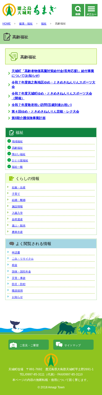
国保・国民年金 (21, 271)
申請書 (16, 252)
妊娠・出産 (19, 187)
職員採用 (17, 290)
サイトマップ (72, 345)
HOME (6, 23)
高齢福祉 (17, 147)
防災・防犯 (19, 284)
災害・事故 (19, 277)
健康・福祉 (26, 23)
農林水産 (17, 231)
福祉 (44, 23)
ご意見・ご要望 (29, 345)
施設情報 (17, 206)
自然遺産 (17, 219)
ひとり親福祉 (20, 160)
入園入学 (17, 212)
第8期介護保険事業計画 (29, 118)
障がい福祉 (19, 154)
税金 (14, 265)
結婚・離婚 (19, 199)
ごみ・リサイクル (23, 258)
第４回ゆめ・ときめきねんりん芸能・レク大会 (45, 111)
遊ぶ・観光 (19, 225)
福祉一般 (17, 166)
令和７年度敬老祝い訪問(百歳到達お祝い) (42, 105)
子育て (16, 193)
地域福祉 (17, 141)
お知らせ (17, 297)
